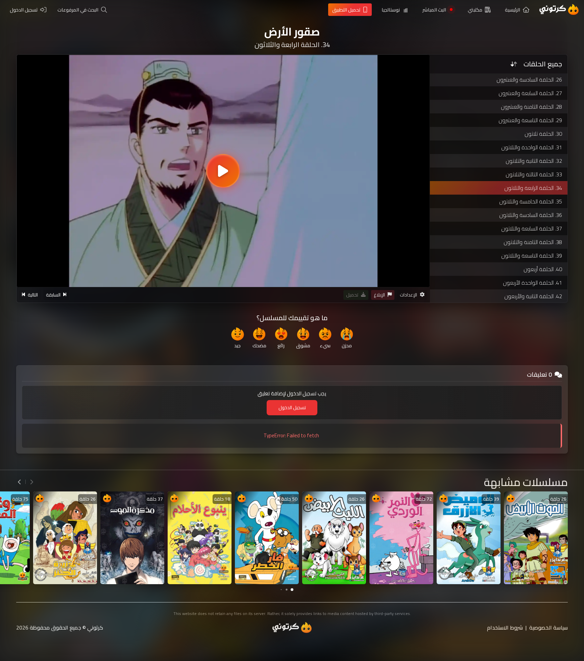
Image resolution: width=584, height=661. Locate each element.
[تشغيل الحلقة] (223, 171)
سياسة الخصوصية (548, 627)
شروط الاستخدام (505, 627)
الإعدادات (408, 294)
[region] (223, 170)
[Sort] (513, 64)
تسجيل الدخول (292, 407)
